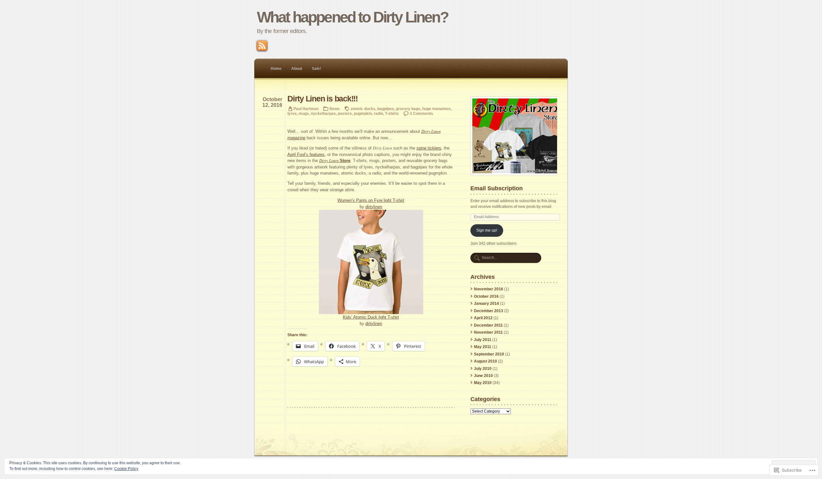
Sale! (316, 68)
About (296, 68)
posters (345, 113)
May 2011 (482, 347)
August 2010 (485, 361)
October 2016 (486, 296)
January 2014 (486, 303)
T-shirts (392, 113)
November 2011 (488, 332)
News (334, 109)
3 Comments (421, 113)
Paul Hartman (306, 109)
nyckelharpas (323, 113)
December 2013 (488, 311)
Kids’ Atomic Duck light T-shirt (371, 317)
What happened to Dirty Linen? (352, 17)
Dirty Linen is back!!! (322, 98)
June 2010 (483, 375)
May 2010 (483, 383)
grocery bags (408, 109)
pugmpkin (363, 113)
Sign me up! (486, 230)
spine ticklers (428, 148)
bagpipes (385, 109)
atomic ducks (363, 109)
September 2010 (489, 354)
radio (378, 113)
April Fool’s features (306, 154)
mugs (304, 113)
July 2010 (483, 368)
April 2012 (483, 318)
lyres (292, 113)
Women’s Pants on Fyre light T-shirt (370, 200)
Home (276, 68)
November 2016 (488, 289)
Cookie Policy (126, 468)
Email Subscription (496, 188)
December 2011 (488, 325)
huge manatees (436, 109)
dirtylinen (373, 206)
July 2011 (482, 340)
